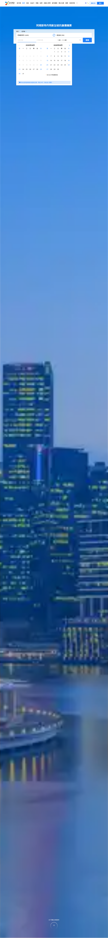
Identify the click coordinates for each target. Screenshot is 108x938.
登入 (100, 3)
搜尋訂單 (93, 3)
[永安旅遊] (9, 3)
